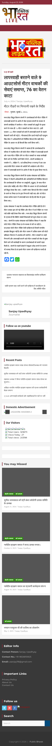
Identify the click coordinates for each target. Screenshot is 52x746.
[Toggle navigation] (5, 28)
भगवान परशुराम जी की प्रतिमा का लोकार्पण (21, 627)
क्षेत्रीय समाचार (9, 494)
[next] (43, 49)
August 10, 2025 (10, 589)
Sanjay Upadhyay (25, 101)
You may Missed (15, 464)
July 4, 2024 (9, 101)
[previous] (9, 49)
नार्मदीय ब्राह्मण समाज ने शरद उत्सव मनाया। (22, 544)
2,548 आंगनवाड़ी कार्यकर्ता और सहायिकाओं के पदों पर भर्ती (24, 396)
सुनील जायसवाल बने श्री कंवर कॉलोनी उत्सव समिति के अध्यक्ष (26, 373)
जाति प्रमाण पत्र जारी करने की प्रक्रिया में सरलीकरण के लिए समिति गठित (25, 287)
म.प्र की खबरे (8, 72)
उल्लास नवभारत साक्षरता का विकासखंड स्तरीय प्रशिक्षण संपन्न (26, 276)
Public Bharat (36, 741)
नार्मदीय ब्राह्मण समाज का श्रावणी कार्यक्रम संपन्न (25, 586)
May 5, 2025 (8, 631)
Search (47, 723)
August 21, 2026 (10, 506)
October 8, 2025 (10, 548)
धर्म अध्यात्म (19, 494)
